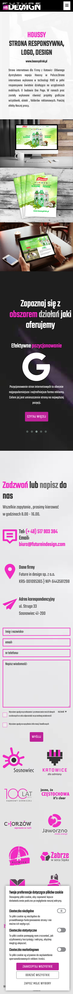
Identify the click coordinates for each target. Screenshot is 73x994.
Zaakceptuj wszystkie (38, 966)
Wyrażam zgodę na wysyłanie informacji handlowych (29, 724)
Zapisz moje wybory (37, 983)
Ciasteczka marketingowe (24, 950)
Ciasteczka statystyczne (23, 930)
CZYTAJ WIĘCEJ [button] (36, 416)
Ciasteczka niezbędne (21, 911)
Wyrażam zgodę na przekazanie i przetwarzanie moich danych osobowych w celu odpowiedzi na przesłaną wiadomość (32, 714)
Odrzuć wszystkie (38, 975)
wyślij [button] (36, 737)
